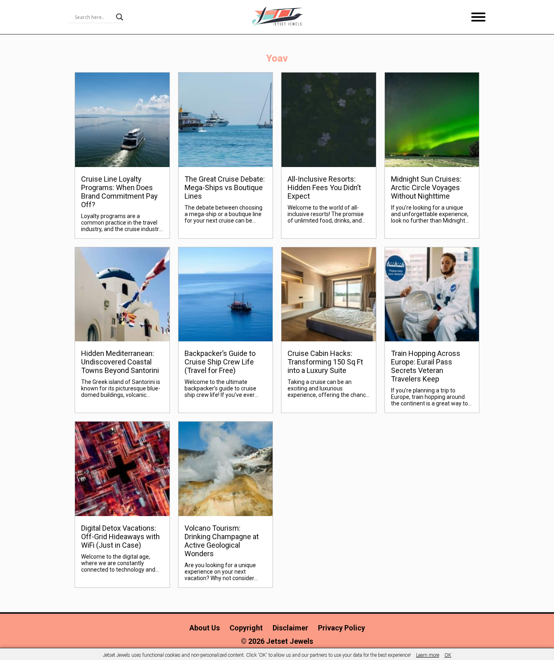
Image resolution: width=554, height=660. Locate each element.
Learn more (427, 655)
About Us (204, 628)
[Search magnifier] (119, 17)
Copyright (246, 628)
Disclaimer (290, 628)
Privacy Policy (341, 628)
